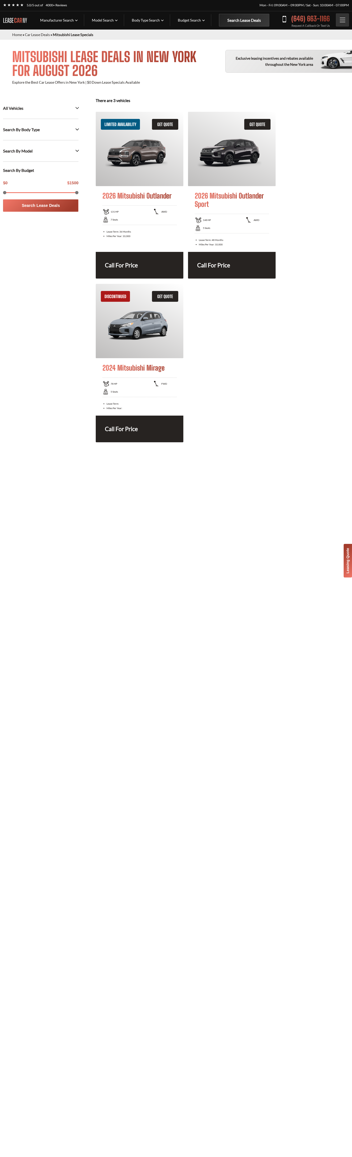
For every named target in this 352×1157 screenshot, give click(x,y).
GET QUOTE (165, 124)
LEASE (15, 20)
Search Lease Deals (244, 20)
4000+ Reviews (56, 5)
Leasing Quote (348, 560)
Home (17, 34)
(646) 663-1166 (310, 18)
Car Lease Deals (37, 34)
